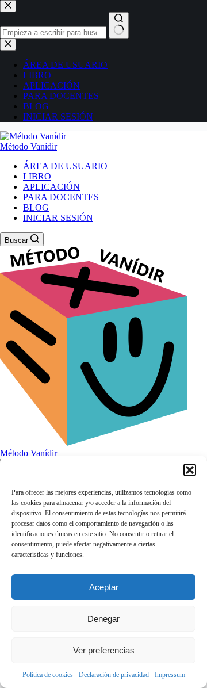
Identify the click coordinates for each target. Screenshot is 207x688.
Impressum (170, 675)
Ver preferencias (104, 650)
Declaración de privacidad (114, 675)
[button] (189, 470)
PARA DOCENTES (61, 197)
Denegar (103, 619)
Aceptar (103, 587)
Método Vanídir (28, 146)
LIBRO (37, 176)
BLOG (36, 207)
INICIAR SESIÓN (58, 218)
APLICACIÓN (51, 187)
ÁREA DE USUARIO (65, 166)
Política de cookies (47, 675)
